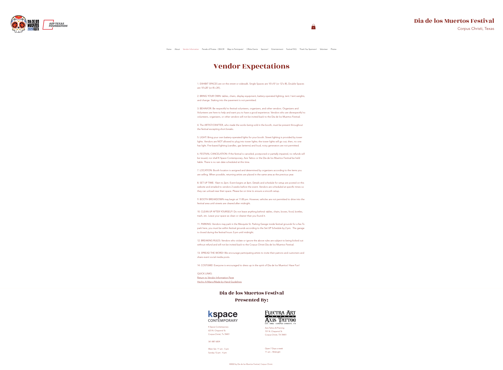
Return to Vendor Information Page (215, 277)
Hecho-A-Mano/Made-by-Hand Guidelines (219, 281)
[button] (313, 26)
